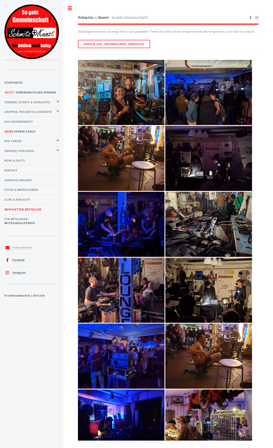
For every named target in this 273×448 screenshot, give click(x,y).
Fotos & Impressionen (21, 189)
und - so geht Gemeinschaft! (113, 17)
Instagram (19, 272)
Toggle (70, 8)
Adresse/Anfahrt (18, 180)
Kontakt (10, 170)
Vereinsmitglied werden (30, 92)
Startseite (13, 82)
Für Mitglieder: (19, 221)
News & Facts (14, 160)
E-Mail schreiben (22, 247)
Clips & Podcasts (17, 199)
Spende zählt (20, 131)
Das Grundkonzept (18, 121)
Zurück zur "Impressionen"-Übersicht (114, 43)
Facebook (18, 260)
